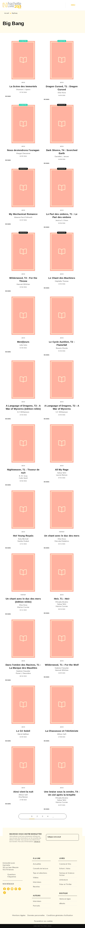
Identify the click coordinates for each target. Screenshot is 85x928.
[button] (53, 816)
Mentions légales (18, 915)
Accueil (6, 13)
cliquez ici (37, 841)
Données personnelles (36, 915)
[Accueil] (12, 5)
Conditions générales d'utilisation (59, 915)
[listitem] (4, 889)
